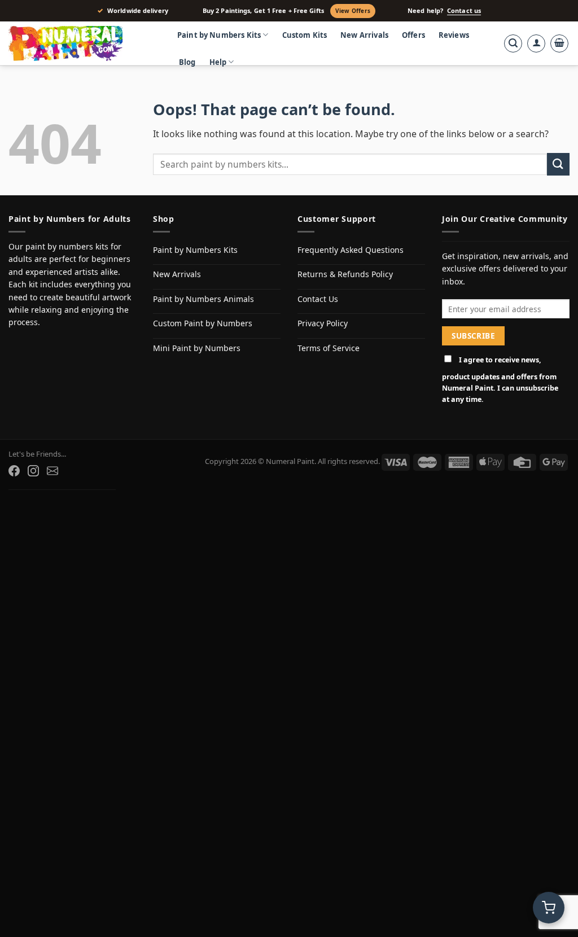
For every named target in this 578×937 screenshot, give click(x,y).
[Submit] (558, 164)
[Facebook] (14, 470)
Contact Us (317, 299)
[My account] (536, 43)
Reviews (454, 35)
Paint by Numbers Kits (219, 35)
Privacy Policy (322, 323)
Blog (187, 62)
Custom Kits (304, 35)
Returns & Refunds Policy (345, 274)
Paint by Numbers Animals (203, 299)
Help (218, 62)
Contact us (464, 11)
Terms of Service (328, 348)
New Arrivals (364, 35)
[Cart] (559, 43)
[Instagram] (33, 470)
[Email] (52, 470)
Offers (413, 35)
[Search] (513, 43)
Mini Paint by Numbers (196, 348)
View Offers (352, 11)
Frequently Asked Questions (350, 249)
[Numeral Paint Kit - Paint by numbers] (81, 43)
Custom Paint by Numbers (202, 323)
